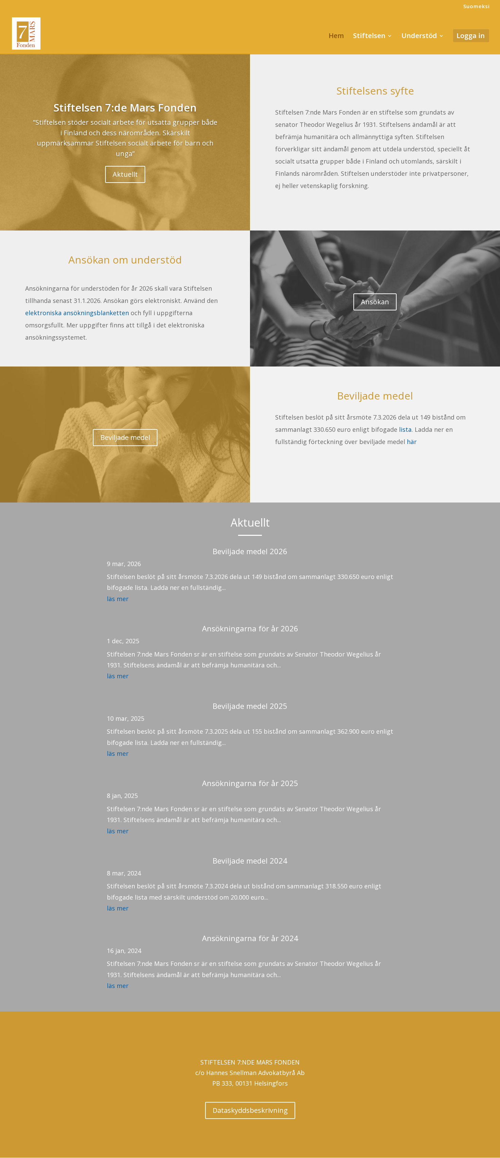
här (412, 442)
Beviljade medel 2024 (250, 860)
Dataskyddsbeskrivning (250, 1110)
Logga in (470, 36)
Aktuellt (125, 174)
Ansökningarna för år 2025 (250, 783)
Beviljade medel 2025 (250, 706)
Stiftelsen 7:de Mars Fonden (125, 107)
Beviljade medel (125, 437)
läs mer (118, 599)
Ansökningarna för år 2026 (250, 628)
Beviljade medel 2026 (250, 551)
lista (405, 429)
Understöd (419, 36)
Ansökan (375, 301)
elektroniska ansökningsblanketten (77, 313)
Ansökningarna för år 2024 (250, 938)
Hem (336, 36)
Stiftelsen (369, 36)
